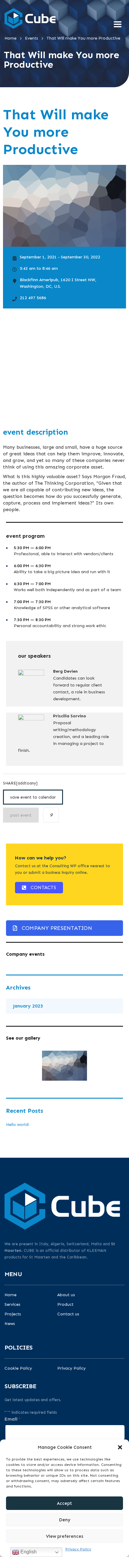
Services (12, 1304)
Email (12, 1419)
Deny (64, 1520)
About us (66, 1295)
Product (65, 1304)
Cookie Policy (18, 1368)
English (28, 1551)
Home (10, 1295)
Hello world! (17, 1124)
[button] (120, 1447)
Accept (64, 1503)
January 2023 (28, 1006)
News (9, 1323)
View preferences (64, 1536)
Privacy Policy (78, 1549)
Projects (12, 1314)
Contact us (68, 1314)
